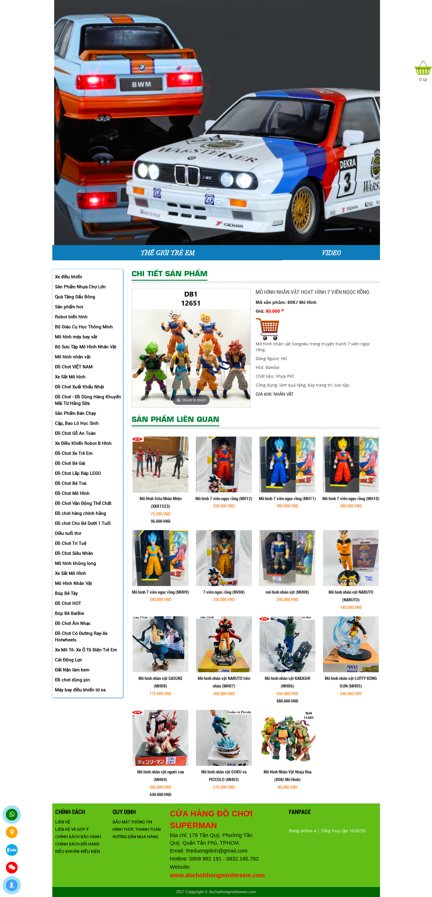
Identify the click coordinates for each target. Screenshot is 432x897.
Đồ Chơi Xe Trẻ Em (74, 453)
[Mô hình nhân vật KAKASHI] (287, 644)
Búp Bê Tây (66, 593)
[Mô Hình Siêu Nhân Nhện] (160, 464)
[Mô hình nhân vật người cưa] (160, 737)
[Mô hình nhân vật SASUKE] (160, 644)
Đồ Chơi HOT (68, 603)
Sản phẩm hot (69, 306)
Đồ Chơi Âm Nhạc (73, 623)
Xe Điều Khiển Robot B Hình (83, 443)
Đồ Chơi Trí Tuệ (70, 543)
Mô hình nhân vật (73, 357)
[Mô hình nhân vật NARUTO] (351, 557)
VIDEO (331, 252)
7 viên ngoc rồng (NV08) (224, 592)
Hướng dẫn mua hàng (135, 836)
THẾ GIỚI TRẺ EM (167, 252)
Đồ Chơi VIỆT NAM (74, 367)
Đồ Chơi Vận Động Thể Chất (83, 503)
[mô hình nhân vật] (287, 557)
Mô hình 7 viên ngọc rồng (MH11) (287, 498)
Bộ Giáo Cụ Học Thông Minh (84, 326)
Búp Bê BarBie (69, 613)
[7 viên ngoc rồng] (224, 557)
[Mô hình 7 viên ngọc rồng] (224, 464)
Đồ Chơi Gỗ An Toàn (75, 433)
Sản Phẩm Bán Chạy (75, 413)
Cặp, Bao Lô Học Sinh (77, 423)
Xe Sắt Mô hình (70, 377)
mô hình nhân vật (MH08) (287, 592)
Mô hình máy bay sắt (76, 337)
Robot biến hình (71, 316)
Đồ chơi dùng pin (72, 680)
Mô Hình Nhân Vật (73, 583)
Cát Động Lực (68, 660)
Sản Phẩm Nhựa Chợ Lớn (80, 286)
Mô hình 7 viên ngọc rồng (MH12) (223, 498)
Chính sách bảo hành (78, 836)
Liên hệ (62, 822)
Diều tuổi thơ (68, 533)
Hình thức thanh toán (137, 829)
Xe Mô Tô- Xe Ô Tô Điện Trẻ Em (86, 650)
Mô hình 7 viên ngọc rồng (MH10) (350, 498)
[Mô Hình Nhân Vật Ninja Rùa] (287, 737)
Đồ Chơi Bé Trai (70, 483)
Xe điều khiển (68, 276)
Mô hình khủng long (75, 563)
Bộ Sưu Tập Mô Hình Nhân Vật (85, 347)
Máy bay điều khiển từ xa (80, 690)
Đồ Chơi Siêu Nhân (74, 553)
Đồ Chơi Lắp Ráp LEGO (78, 473)
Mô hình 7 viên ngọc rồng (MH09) (160, 592)
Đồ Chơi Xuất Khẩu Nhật (79, 387)
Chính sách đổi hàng (77, 844)
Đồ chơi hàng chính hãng (80, 513)
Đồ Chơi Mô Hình (72, 493)
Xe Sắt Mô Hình (70, 573)
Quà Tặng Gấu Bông (75, 296)
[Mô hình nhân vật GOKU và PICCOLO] (224, 737)
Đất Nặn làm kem (72, 670)
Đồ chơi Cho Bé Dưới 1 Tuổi (83, 523)
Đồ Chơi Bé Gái (70, 463)
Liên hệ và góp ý (72, 829)
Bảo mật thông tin (132, 822)
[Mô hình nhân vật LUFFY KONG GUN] (351, 644)
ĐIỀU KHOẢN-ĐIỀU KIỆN (77, 851)
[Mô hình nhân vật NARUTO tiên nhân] (224, 644)
